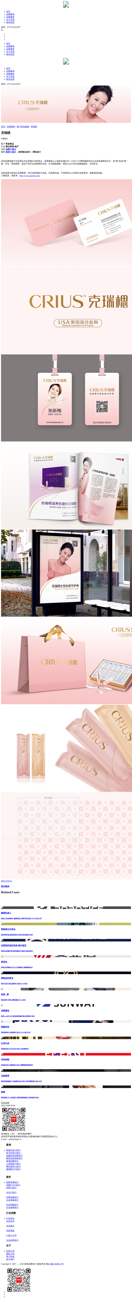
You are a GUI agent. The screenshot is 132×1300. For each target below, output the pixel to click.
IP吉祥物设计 (12, 1205)
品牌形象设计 (12, 1197)
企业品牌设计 (12, 1240)
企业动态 (10, 1221)
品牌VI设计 (11, 149)
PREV (3, 881)
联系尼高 (10, 22)
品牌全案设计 (12, 1182)
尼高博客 (10, 1231)
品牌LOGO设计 (13, 1185)
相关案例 (5, 886)
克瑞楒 (34, 127)
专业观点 (10, 1226)
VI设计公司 (11, 1235)
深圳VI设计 (11, 152)
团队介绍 (10, 1254)
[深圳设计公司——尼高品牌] (66, 7)
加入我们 (10, 1259)
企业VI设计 (11, 1192)
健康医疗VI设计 (13, 1169)
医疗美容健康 (23, 127)
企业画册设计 (12, 1207)
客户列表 (10, 1256)
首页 (8, 11)
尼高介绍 (10, 1251)
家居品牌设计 (12, 1161)
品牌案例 (10, 14)
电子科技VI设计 (13, 1153)
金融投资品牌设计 (14, 1155)
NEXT (9, 881)
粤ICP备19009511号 (55, 1264)
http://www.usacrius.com (30, 176)
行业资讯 (10, 1218)
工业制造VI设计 (13, 1164)
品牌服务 (10, 17)
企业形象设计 (12, 1200)
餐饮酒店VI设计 (13, 1166)
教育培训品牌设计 (14, 1158)
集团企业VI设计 (13, 1150)
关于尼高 (10, 20)
